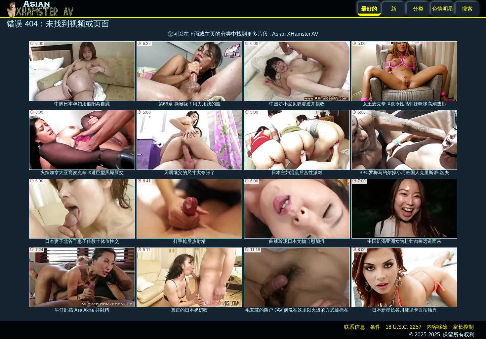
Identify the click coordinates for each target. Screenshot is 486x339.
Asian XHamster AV (295, 34)
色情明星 (442, 9)
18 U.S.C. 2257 (403, 327)
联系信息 (354, 327)
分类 (418, 9)
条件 (375, 327)
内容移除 (437, 327)
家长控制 (463, 327)
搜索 (467, 9)
